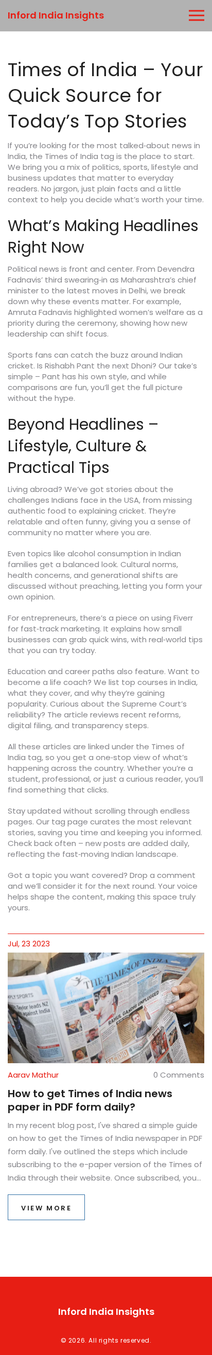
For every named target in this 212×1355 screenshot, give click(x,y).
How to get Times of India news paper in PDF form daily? (90, 1100)
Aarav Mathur (33, 1074)
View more (46, 1208)
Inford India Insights (56, 15)
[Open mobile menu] (196, 15)
